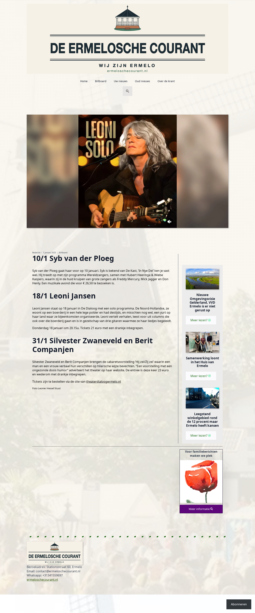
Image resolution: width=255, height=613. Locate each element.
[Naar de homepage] (127, 37)
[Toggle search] (127, 91)
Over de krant (166, 81)
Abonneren (239, 604)
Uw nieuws (121, 81)
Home (84, 81)
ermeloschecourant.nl (42, 580)
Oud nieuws (142, 81)
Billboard (100, 81)
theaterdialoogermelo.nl (103, 381)
